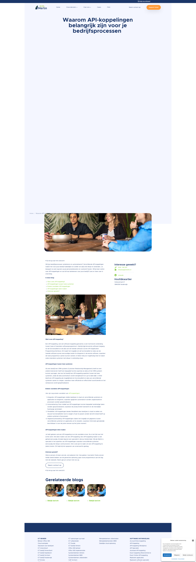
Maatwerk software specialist (139, 560)
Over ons (87, 7)
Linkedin (121, 275)
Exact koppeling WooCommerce (140, 553)
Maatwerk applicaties (137, 557)
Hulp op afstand (144, 1)
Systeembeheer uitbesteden (77, 557)
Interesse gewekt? (53, 291)
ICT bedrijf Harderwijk (45, 557)
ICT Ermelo (41, 560)
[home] (41, 8)
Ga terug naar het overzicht (55, 260)
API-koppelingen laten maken (57, 289)
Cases (99, 7)
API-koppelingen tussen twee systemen (60, 284)
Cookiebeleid (174, 558)
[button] (193, 540)
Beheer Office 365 (44, 541)
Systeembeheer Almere (76, 553)
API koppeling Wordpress (138, 545)
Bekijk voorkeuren (188, 555)
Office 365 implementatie (76, 550)
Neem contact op (134, 7)
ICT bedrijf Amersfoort (45, 550)
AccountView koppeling (138, 541)
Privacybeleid (181, 558)
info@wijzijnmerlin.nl (124, 270)
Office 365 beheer (74, 548)
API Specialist (134, 548)
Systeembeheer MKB (75, 555)
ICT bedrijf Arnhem (44, 555)
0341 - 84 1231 (122, 267)
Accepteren (167, 555)
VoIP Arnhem (72, 560)
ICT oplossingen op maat (76, 538)
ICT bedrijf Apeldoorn (45, 553)
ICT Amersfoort (43, 548)
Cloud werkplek (43, 543)
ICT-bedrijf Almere (74, 545)
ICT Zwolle (71, 543)
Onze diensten (71, 7)
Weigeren (177, 555)
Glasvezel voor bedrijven (46, 545)
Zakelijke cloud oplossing (107, 543)
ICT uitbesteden (73, 541)
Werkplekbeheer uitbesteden (109, 538)
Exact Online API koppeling (139, 555)
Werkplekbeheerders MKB (107, 541)
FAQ (108, 7)
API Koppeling (134, 543)
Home (58, 7)
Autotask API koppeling (137, 550)
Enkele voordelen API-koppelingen (58, 286)
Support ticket (153, 7)
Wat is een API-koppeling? (56, 281)
